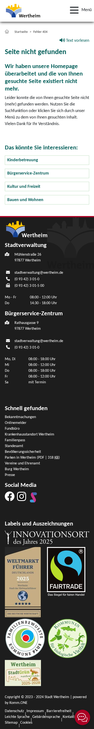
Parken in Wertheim (32, 458)
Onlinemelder (16, 423)
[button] (79, 10)
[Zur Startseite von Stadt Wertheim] (23, 10)
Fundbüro (12, 429)
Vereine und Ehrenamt (22, 463)
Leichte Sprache (17, 717)
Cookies (26, 723)
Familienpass (15, 440)
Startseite (21, 32)
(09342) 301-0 (26, 279)
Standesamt (14, 446)
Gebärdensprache (46, 717)
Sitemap (11, 723)
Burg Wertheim (17, 469)
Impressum (35, 711)
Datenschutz (14, 711)
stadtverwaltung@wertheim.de (38, 273)
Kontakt (68, 717)
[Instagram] (21, 496)
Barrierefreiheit (59, 711)
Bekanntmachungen (20, 417)
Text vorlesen (77, 40)
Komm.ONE (18, 703)
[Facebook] (9, 496)
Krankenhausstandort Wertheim (29, 434)
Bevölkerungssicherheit (23, 452)
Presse (10, 475)
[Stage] (33, 497)
